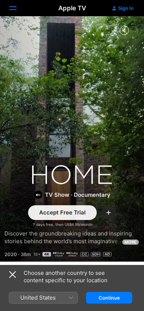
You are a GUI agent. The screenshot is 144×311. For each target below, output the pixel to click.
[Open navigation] (17, 8)
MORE (130, 242)
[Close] (12, 274)
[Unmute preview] (124, 30)
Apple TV (72, 8)
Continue (109, 298)
